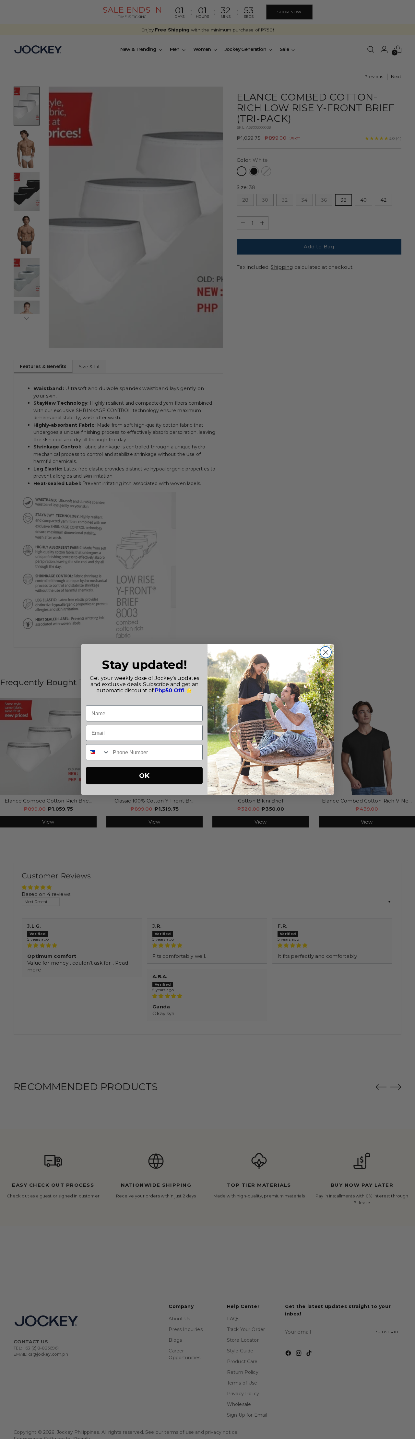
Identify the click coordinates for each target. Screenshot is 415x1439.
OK (144, 775)
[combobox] (98, 752)
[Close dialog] (325, 652)
